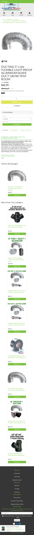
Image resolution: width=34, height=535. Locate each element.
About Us (17, 485)
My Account (17, 473)
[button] (17, 105)
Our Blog (17, 488)
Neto (22, 532)
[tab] (5, 130)
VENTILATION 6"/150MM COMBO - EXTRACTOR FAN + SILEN (16, 259)
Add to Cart (17, 102)
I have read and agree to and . (18, 516)
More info (11, 88)
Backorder (17, 233)
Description (5, 130)
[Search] (2, 1)
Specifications (14, 130)
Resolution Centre (17, 480)
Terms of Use (17, 497)
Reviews (23, 130)
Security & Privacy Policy (17, 500)
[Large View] (4, 61)
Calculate (17, 124)
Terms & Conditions (21, 516)
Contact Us (17, 492)
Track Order (17, 476)
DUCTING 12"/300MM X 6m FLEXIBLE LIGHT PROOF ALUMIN (15, 188)
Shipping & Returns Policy (17, 504)
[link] (17, 523)
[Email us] (14, 523)
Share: (3, 82)
